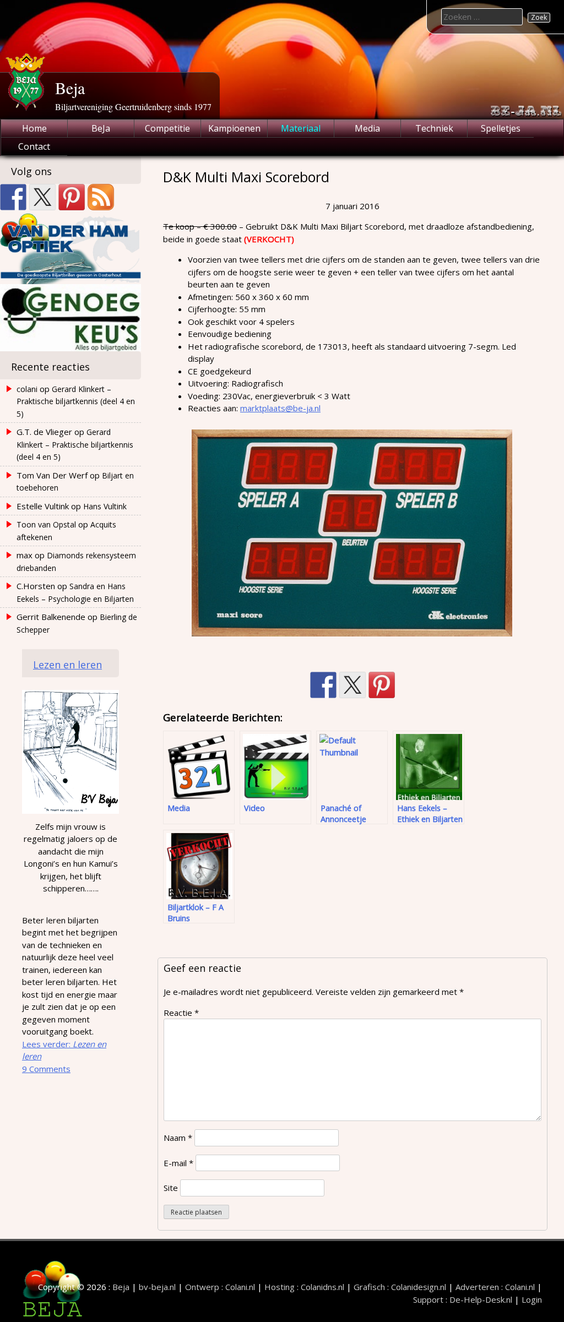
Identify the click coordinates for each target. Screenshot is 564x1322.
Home (34, 128)
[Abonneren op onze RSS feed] (101, 197)
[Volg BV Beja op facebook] (13, 197)
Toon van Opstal (46, 524)
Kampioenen (234, 128)
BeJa (100, 128)
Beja (70, 88)
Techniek (434, 128)
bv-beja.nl (157, 1286)
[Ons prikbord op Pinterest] (71, 197)
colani (27, 389)
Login (532, 1299)
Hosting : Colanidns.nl (304, 1286)
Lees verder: (64, 1050)
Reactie (181, 1012)
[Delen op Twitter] (352, 685)
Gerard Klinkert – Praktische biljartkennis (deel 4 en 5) (76, 401)
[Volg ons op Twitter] (42, 197)
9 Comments (46, 1068)
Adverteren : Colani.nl (495, 1286)
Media (367, 128)
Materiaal (301, 128)
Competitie (167, 128)
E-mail (178, 1162)
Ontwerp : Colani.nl (220, 1286)
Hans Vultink (105, 506)
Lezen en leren (67, 664)
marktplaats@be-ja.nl (280, 408)
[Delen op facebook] (323, 685)
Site (171, 1187)
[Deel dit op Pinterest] (381, 685)
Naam (178, 1137)
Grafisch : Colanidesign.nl (400, 1286)
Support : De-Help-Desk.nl (462, 1299)
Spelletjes (500, 128)
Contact (34, 146)
